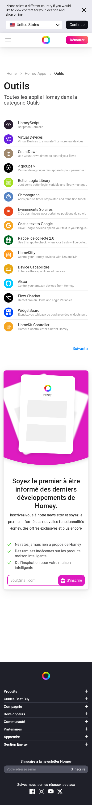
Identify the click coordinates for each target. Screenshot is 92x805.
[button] (34, 25)
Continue (77, 24)
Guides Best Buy (16, 699)
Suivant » (80, 348)
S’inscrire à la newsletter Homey (46, 761)
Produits (10, 691)
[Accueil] (46, 40)
